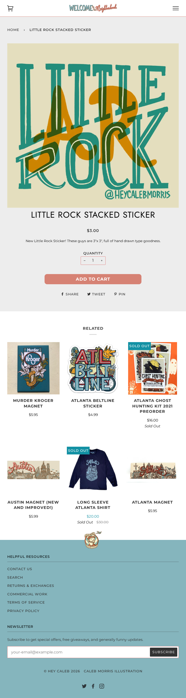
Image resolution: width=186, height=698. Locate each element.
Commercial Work (27, 594)
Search (15, 577)
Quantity (93, 253)
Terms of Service (26, 602)
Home (13, 30)
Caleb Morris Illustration (113, 671)
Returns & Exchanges (30, 585)
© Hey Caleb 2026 (62, 671)
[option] (93, 125)
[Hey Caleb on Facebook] (93, 687)
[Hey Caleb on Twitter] (84, 687)
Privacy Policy (23, 611)
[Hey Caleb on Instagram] (101, 687)
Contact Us (19, 569)
